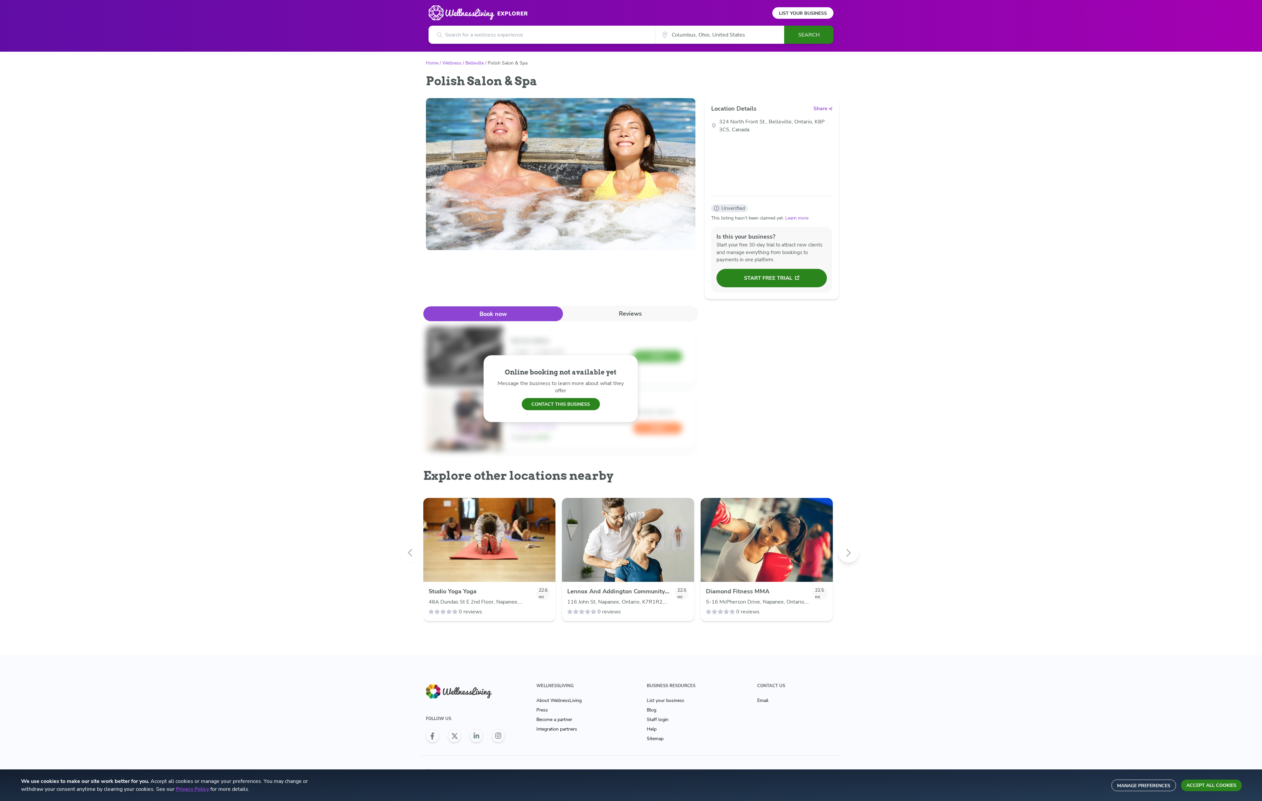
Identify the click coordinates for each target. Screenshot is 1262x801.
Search (809, 35)
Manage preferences (1143, 786)
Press (542, 710)
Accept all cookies (1211, 785)
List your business (665, 700)
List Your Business (803, 13)
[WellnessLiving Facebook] (432, 736)
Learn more (796, 218)
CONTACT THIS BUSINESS (560, 404)
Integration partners (556, 729)
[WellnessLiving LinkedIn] (476, 736)
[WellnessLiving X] (454, 736)
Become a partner (554, 719)
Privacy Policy (192, 789)
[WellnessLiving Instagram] (498, 736)
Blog (651, 710)
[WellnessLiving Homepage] (465, 691)
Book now (493, 314)
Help (652, 729)
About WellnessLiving (559, 700)
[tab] (493, 313)
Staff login (657, 719)
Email (762, 700)
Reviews (630, 314)
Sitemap (655, 739)
